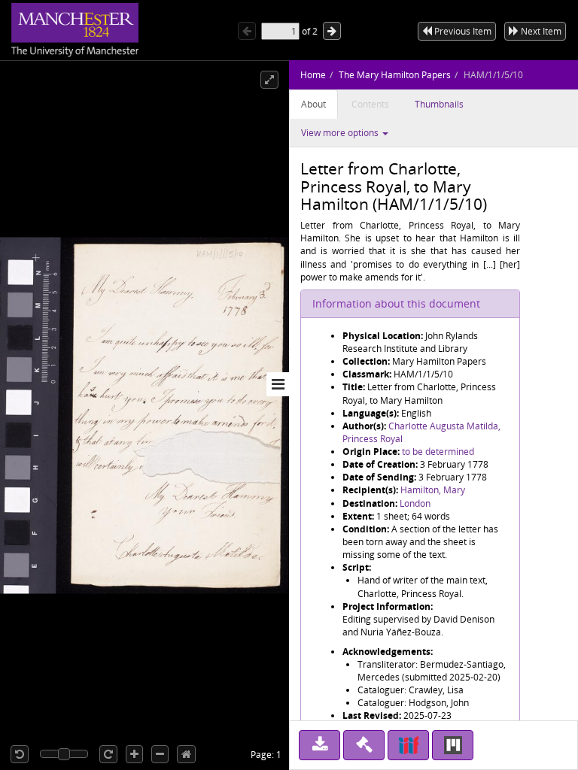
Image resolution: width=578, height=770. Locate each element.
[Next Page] (332, 31)
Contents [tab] (370, 104)
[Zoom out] (160, 754)
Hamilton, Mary (432, 490)
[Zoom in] (134, 754)
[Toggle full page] (269, 80)
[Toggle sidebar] (277, 384)
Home (313, 74)
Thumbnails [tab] (439, 104)
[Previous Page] (247, 31)
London (415, 503)
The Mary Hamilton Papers (395, 74)
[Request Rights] (364, 745)
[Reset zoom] (186, 754)
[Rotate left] (20, 754)
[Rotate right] (108, 754)
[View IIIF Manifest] (408, 745)
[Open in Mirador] (452, 745)
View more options (341, 132)
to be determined (438, 451)
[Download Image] (319, 745)
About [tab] (313, 104)
